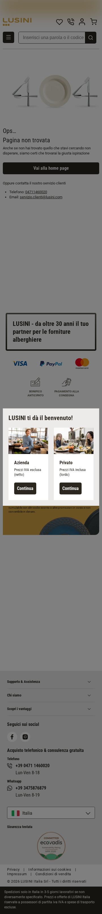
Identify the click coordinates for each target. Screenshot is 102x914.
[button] (28, 463)
